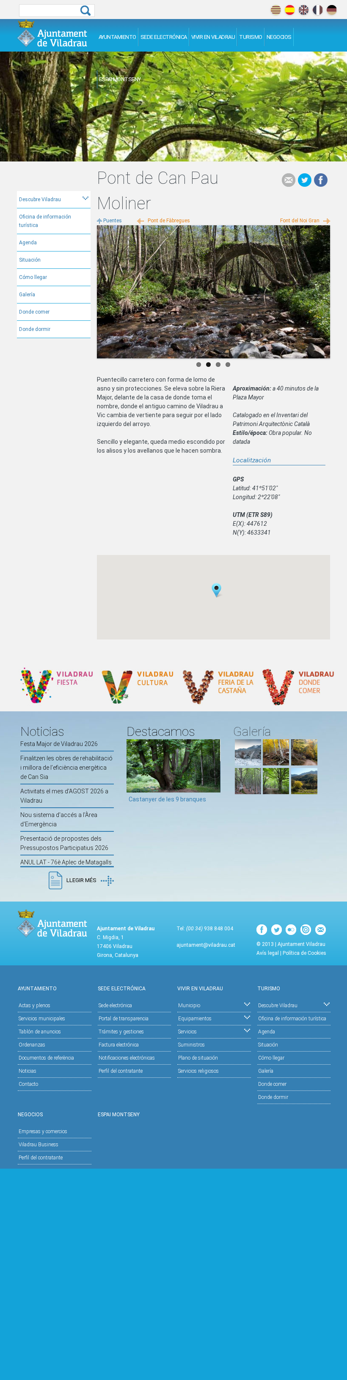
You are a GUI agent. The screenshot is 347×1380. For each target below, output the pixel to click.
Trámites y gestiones (121, 1032)
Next (323, 289)
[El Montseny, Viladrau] (304, 792)
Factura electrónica (119, 1045)
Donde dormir (34, 329)
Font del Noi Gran (299, 221)
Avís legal (267, 953)
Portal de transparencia (124, 1019)
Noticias (27, 1071)
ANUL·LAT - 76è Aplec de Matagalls (66, 862)
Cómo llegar (33, 277)
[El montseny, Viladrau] (248, 763)
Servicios (187, 1032)
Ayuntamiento (117, 37)
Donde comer (34, 312)
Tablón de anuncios (40, 1032)
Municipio (189, 1005)
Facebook (321, 180)
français (317, 10)
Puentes (112, 221)
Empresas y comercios (43, 1131)
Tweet (304, 180)
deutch (331, 10)
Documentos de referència (46, 1058)
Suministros (191, 1045)
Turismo (250, 37)
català (276, 10)
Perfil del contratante (121, 1071)
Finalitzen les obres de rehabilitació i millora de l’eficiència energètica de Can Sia (66, 767)
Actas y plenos (34, 1005)
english (303, 10)
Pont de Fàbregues (169, 221)
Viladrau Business (38, 1145)
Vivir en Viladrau (213, 37)
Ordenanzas (32, 1045)
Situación (30, 260)
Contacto (28, 1084)
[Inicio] (52, 33)
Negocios (279, 37)
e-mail (288, 180)
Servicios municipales (42, 1019)
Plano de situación (198, 1058)
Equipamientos (195, 1019)
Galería (27, 295)
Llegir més (81, 880)
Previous (103, 289)
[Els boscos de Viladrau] (276, 763)
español (290, 10)
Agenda (28, 243)
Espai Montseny (120, 79)
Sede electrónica (163, 37)
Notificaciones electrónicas (127, 1058)
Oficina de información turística (45, 221)
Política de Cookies (304, 953)
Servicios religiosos (198, 1071)
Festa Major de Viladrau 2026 (59, 744)
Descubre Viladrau (40, 199)
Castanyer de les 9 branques (167, 799)
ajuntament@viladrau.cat (205, 945)
